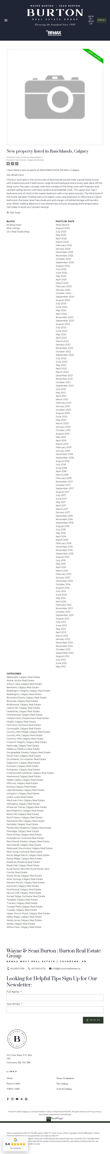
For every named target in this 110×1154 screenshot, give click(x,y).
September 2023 (65, 320)
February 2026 (64, 245)
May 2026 (61, 235)
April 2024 (61, 314)
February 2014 (63, 605)
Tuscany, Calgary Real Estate (22, 903)
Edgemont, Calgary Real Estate (23, 763)
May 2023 (61, 334)
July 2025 (61, 269)
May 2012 (61, 666)
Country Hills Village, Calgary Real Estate (28, 732)
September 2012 (65, 653)
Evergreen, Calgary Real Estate (23, 769)
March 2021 (62, 399)
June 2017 (61, 499)
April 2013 (61, 632)
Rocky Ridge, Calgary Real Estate (24, 858)
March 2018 (62, 475)
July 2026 (61, 231)
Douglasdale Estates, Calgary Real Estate (28, 752)
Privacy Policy (95, 1112)
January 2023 (63, 344)
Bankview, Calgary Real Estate (23, 687)
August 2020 (63, 413)
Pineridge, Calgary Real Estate (23, 831)
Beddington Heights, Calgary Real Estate (28, 691)
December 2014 (64, 581)
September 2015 (65, 553)
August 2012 (62, 656)
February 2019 (63, 447)
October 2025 (63, 259)
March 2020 (62, 423)
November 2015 (64, 550)
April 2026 (61, 238)
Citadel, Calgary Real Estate (21, 721)
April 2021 (61, 396)
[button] (91, 20)
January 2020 (63, 427)
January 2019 (63, 451)
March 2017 (62, 509)
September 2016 (65, 522)
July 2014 (61, 591)
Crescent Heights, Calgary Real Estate (27, 742)
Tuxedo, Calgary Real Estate (22, 910)
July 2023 (61, 327)
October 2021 (63, 382)
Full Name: (13, 991)
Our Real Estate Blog (18, 231)
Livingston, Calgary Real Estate (23, 793)
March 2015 (62, 571)
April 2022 (61, 368)
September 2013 (65, 615)
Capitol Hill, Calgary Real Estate (23, 708)
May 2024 (61, 310)
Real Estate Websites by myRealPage (55, 1114)
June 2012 (61, 663)
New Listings (13, 228)
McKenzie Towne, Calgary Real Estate (27, 807)
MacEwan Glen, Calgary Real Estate (26, 800)
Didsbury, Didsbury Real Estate (23, 749)
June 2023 (61, 331)
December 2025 (64, 252)
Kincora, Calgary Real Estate (21, 786)
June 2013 (61, 625)
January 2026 (63, 249)
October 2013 (63, 612)
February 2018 (64, 478)
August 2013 (62, 618)
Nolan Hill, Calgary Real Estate (23, 814)
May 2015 (61, 564)
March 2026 (62, 242)
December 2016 (64, 516)
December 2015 (64, 546)
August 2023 (63, 324)
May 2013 (61, 629)
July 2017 (61, 495)
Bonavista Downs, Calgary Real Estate (27, 697)
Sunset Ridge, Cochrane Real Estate (26, 896)
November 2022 (64, 348)
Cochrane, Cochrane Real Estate (24, 725)
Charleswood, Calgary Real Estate (25, 714)
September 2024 (65, 296)
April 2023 (61, 338)
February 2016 (63, 543)
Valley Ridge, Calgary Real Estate (24, 917)
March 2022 (62, 372)
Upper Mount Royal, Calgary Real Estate (28, 913)
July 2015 (61, 560)
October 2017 (63, 485)
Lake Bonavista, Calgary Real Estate (25, 790)
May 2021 (61, 392)
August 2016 (62, 526)
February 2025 (64, 286)
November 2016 (64, 519)
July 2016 (61, 529)
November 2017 (64, 481)
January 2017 (63, 512)
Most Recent (62, 225)
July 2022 (61, 358)
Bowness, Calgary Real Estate (22, 701)
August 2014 (62, 588)
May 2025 (61, 276)
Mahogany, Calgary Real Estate (23, 804)
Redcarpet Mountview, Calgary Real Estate (30, 848)
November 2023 (64, 317)
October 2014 (63, 584)
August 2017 (62, 492)
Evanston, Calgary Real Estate (22, 766)
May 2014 (61, 598)
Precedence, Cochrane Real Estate (25, 838)
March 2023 (62, 341)
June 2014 (61, 594)
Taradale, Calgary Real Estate (22, 899)
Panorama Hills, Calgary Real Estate (25, 821)
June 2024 (61, 307)
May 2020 (61, 420)
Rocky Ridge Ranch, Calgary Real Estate (28, 855)
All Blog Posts (14, 225)
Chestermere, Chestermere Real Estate (28, 718)
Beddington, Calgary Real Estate (24, 694)
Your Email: (14, 1004)
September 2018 (65, 457)
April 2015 (61, 567)
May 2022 (61, 365)
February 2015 (63, 574)
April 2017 (61, 505)
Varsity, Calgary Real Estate (21, 924)
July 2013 (61, 622)
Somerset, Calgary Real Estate (23, 886)
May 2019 (61, 437)
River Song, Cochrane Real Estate (24, 852)
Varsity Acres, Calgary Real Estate (24, 920)
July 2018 (61, 464)
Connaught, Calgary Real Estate (24, 728)
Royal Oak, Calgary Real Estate (23, 865)
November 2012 (64, 646)
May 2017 (61, 502)
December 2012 (64, 642)
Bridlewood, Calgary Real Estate (24, 704)
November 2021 (64, 379)
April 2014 (61, 601)
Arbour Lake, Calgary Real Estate (24, 684)
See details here (15, 175)
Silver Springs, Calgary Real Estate (25, 879)
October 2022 (63, 351)
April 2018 (61, 471)
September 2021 (65, 385)
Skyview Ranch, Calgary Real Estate (26, 882)
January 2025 (63, 290)
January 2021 (63, 406)
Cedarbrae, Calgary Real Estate (23, 711)
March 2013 (62, 636)
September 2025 (65, 262)
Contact (101, 20)
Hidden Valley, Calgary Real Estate (25, 780)
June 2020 (61, 416)
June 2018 (61, 468)
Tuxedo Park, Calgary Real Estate (25, 906)
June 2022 (61, 361)
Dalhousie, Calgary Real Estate (23, 745)
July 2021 (61, 389)
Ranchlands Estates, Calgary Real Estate (28, 841)
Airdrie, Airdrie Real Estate (20, 680)
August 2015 (62, 557)
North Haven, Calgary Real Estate (24, 817)
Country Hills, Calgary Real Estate (24, 735)
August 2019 (62, 433)
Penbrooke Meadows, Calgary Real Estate (29, 828)
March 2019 (62, 444)
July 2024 (61, 303)
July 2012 (61, 659)
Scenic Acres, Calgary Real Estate (24, 875)
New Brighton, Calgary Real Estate (25, 810)
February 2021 (63, 403)
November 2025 (64, 255)
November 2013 (64, 608)
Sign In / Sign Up (91, 20)
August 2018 (62, 461)
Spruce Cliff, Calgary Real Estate (24, 893)
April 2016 (61, 536)
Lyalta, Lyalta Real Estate (20, 797)
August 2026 (63, 228)
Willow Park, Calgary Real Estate (24, 927)
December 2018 (64, 454)
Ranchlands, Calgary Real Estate (30, 160)
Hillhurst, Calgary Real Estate (22, 783)
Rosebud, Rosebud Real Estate (23, 862)
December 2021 (64, 375)
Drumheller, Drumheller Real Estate (26, 759)
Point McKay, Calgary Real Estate (24, 834)
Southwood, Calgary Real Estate (24, 889)
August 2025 (63, 266)
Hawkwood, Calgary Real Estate (24, 776)
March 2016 (62, 540)
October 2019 (63, 430)
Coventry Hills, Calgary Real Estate (25, 738)
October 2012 (63, 649)
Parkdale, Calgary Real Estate (22, 824)
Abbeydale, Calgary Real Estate (23, 677)
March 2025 (62, 283)
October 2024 (63, 293)
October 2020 (63, 410)
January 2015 (63, 577)
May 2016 (61, 533)
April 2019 (61, 440)
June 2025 (61, 273)
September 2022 (65, 355)
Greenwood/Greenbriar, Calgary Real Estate (30, 773)
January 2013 (63, 639)
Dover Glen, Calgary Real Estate (24, 756)
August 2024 (63, 300)
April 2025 (61, 279)
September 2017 (65, 488)
